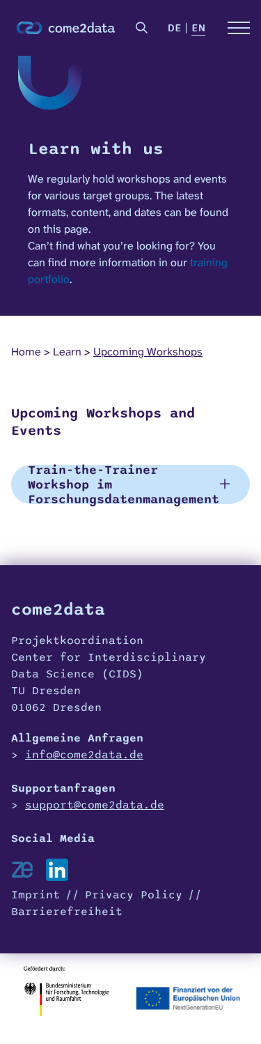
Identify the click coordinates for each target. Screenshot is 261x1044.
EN (198, 28)
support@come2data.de (94, 805)
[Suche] (142, 28)
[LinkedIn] (57, 870)
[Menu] (239, 28)
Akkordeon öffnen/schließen (130, 484)
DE (175, 28)
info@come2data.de (84, 755)
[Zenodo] (22, 870)
